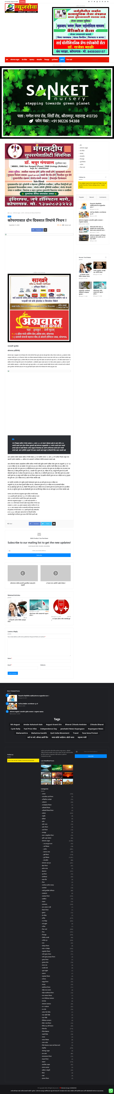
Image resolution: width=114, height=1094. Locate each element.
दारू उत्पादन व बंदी (46, 907)
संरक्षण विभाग (45, 1059)
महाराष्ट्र (31, 60)
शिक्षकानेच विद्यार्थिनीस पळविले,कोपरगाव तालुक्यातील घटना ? (97, 205)
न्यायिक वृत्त (44, 940)
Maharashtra (22, 733)
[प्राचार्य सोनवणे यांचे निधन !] (68, 775)
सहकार (43, 1062)
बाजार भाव (44, 965)
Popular (81, 197)
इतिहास (44, 819)
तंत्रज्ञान (43, 901)
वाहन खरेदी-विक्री (46, 1015)
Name (10, 658)
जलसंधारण (44, 893)
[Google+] (89, 1)
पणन (43, 943)
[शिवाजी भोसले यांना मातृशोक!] (57, 775)
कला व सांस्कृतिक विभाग (48, 835)
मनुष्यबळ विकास (46, 976)
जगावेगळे (44, 888)
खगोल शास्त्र (45, 868)
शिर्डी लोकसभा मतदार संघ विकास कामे (51, 1045)
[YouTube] (97, 1)
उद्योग (43, 821)
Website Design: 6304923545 (68, 1088)
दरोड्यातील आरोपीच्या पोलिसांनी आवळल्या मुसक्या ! (84, 292)
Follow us (10, 754)
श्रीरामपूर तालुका (46, 1051)
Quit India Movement (59, 733)
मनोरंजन (44, 979)
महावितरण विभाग (46, 987)
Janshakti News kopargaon (72, 729)
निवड (43, 932)
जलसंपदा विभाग (46, 896)
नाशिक (43, 926)
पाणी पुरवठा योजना (46, 954)
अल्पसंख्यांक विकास (46, 805)
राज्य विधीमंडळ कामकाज (48, 998)
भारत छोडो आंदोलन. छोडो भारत (63, 737)
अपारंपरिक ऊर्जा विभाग (47, 796)
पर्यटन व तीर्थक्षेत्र (46, 948)
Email (10, 665)
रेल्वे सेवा (44, 1001)
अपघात (44, 794)
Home (10, 213)
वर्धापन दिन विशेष (46, 1012)
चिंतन (43, 882)
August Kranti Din (54, 724)
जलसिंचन (44, 899)
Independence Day (48, 729)
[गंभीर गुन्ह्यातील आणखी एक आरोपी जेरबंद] (99, 265)
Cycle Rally (15, 729)
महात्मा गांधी (82, 737)
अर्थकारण (44, 802)
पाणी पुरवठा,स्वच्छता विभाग (48, 957)
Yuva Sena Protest (90, 733)
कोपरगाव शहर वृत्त (46, 863)
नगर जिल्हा (44, 921)
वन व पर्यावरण (45, 1006)
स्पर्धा (43, 1075)
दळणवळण (44, 904)
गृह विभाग (44, 874)
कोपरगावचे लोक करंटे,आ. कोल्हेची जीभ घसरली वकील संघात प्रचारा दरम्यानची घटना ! (97, 228)
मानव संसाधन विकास (47, 995)
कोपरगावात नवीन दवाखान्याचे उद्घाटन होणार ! (98, 292)
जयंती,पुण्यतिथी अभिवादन (48, 890)
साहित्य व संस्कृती (46, 1070)
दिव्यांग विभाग (45, 910)
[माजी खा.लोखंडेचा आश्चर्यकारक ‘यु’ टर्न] (84, 214)
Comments (102, 197)
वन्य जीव (44, 1009)
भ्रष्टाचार (44, 973)
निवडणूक (46, 60)
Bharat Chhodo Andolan (76, 724)
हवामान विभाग (45, 1078)
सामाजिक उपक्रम (46, 1064)
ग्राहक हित (44, 879)
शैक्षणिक (44, 1048)
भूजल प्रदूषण (45, 970)
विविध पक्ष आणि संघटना (47, 1026)
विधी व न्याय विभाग (46, 1023)
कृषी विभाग (46, 854)
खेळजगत (44, 871)
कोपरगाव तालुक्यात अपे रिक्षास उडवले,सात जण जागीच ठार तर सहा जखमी (97, 237)
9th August (15, 724)
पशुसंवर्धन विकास (46, 951)
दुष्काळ (43, 912)
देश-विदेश (24, 60)
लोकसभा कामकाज (46, 1004)
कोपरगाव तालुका (15, 60)
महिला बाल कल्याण (46, 990)
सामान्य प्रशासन (45, 1067)
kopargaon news (95, 729)
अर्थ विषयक (46, 846)
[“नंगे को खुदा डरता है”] (57, 782)
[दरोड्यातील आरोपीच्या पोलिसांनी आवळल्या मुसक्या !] (85, 285)
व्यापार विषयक (45, 1040)
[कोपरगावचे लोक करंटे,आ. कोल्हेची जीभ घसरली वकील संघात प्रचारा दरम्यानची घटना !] (84, 229)
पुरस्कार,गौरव (45, 962)
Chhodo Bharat (97, 724)
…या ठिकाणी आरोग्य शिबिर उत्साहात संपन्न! (84, 275)
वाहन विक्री (44, 1017)
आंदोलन (44, 813)
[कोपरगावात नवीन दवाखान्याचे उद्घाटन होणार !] (39, 605)
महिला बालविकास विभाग (48, 993)
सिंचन (43, 1073)
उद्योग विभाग (45, 827)
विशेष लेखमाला (45, 1031)
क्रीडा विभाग (45, 865)
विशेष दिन (44, 1028)
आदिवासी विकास (46, 807)
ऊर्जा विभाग (45, 830)
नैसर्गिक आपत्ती (45, 937)
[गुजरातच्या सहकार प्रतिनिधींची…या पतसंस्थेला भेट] (57, 768)
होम (7, 60)
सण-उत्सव (44, 1053)
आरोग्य (62, 60)
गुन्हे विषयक (55, 60)
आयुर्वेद (43, 816)
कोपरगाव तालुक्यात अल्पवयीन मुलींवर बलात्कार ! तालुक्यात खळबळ (26, 711)
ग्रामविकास (44, 877)
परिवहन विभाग (45, 946)
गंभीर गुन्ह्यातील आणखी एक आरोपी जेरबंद (99, 271)
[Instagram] (99, 1)
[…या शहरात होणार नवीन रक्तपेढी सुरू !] (61, 607)
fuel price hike (30, 729)
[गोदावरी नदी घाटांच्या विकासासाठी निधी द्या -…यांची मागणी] (46, 768)
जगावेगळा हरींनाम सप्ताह (48, 885)
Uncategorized (47, 843)
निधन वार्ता (69, 60)
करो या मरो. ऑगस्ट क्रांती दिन (38, 737)
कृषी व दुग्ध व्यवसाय (46, 838)
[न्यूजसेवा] (21, 8)
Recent (92, 197)
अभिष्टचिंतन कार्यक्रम (47, 799)
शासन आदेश (45, 1042)
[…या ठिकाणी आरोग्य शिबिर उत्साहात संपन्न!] (17, 608)
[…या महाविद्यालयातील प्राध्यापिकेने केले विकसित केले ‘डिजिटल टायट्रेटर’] (68, 768)
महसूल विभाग (45, 982)
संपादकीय (39, 60)
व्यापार (43, 1037)
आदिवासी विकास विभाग (47, 810)
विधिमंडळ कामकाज (46, 1020)
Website (42, 665)
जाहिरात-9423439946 (80, 6)
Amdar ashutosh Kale (33, 724)
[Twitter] (94, 1)
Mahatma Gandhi (39, 733)
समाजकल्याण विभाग (47, 1056)
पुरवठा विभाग (45, 959)
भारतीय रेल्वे (45, 968)
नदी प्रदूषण (44, 923)
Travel (75, 733)
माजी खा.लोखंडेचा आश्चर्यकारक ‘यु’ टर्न (28, 704)
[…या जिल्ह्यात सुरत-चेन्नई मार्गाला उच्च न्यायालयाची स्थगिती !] (68, 782)
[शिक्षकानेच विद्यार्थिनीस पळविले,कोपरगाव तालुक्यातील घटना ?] (84, 206)
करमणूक (44, 832)
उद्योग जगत (44, 824)
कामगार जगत (46, 852)
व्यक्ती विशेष (45, 1034)
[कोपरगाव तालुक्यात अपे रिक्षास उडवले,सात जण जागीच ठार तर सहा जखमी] (84, 237)
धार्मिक (43, 918)
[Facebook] (91, 1)
